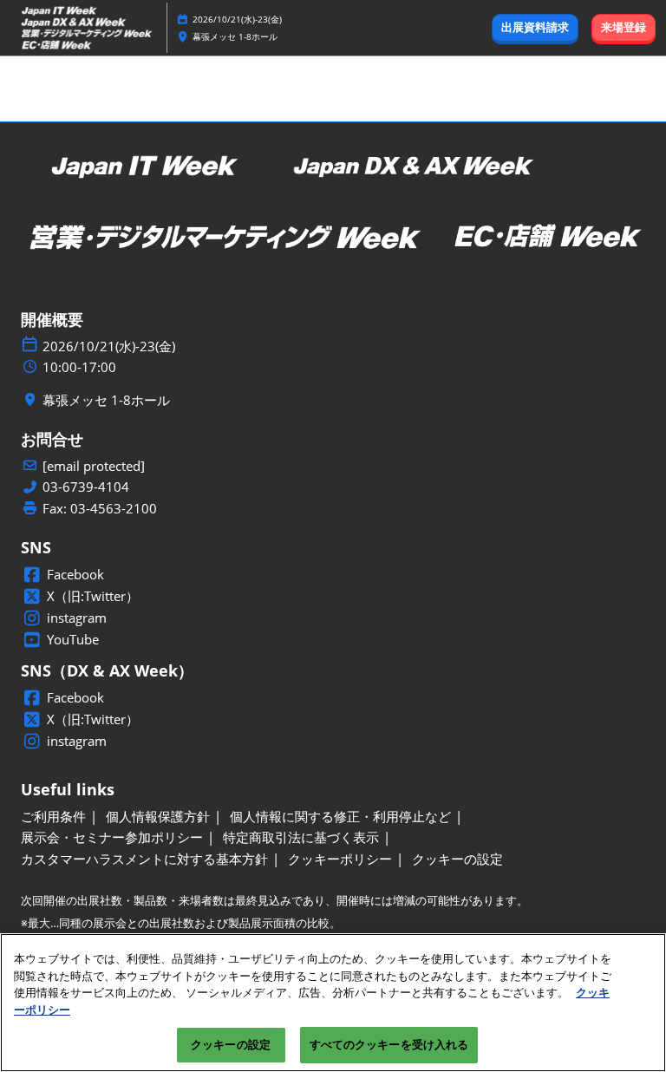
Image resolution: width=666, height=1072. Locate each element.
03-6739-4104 (85, 487)
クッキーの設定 (231, 1044)
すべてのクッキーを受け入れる (389, 1044)
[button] (535, 28)
